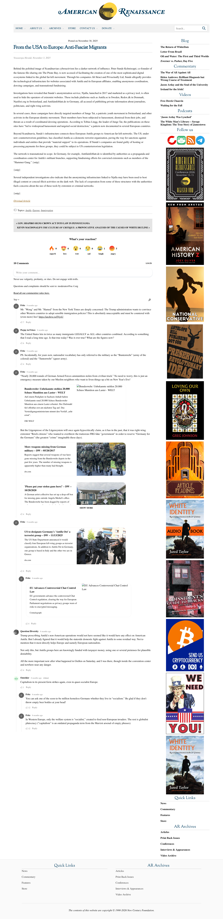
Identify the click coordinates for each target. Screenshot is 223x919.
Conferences (167, 844)
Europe (36, 210)
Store (72, 28)
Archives (55, 28)
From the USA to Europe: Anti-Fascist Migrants (60, 47)
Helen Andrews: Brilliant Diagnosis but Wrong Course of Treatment (182, 78)
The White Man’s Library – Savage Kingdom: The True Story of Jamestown (182, 123)
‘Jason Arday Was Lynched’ (176, 117)
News (163, 803)
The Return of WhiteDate (174, 47)
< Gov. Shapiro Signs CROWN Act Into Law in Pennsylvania (53, 223)
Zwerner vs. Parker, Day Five (176, 61)
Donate (107, 28)
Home (19, 28)
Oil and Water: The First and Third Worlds (184, 56)
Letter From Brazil (171, 51)
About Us (36, 28)
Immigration (47, 210)
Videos (185, 95)
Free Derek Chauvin (171, 100)
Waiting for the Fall (171, 105)
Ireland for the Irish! (172, 89)
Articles (164, 832)
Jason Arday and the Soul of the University (184, 84)
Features (165, 815)
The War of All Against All (175, 72)
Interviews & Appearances (175, 850)
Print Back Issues (170, 838)
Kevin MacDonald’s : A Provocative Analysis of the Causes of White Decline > (83, 227)
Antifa (28, 210)
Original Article (22, 201)
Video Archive (168, 855)
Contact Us (87, 28)
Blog (185, 41)
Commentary (185, 66)
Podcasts (185, 111)
